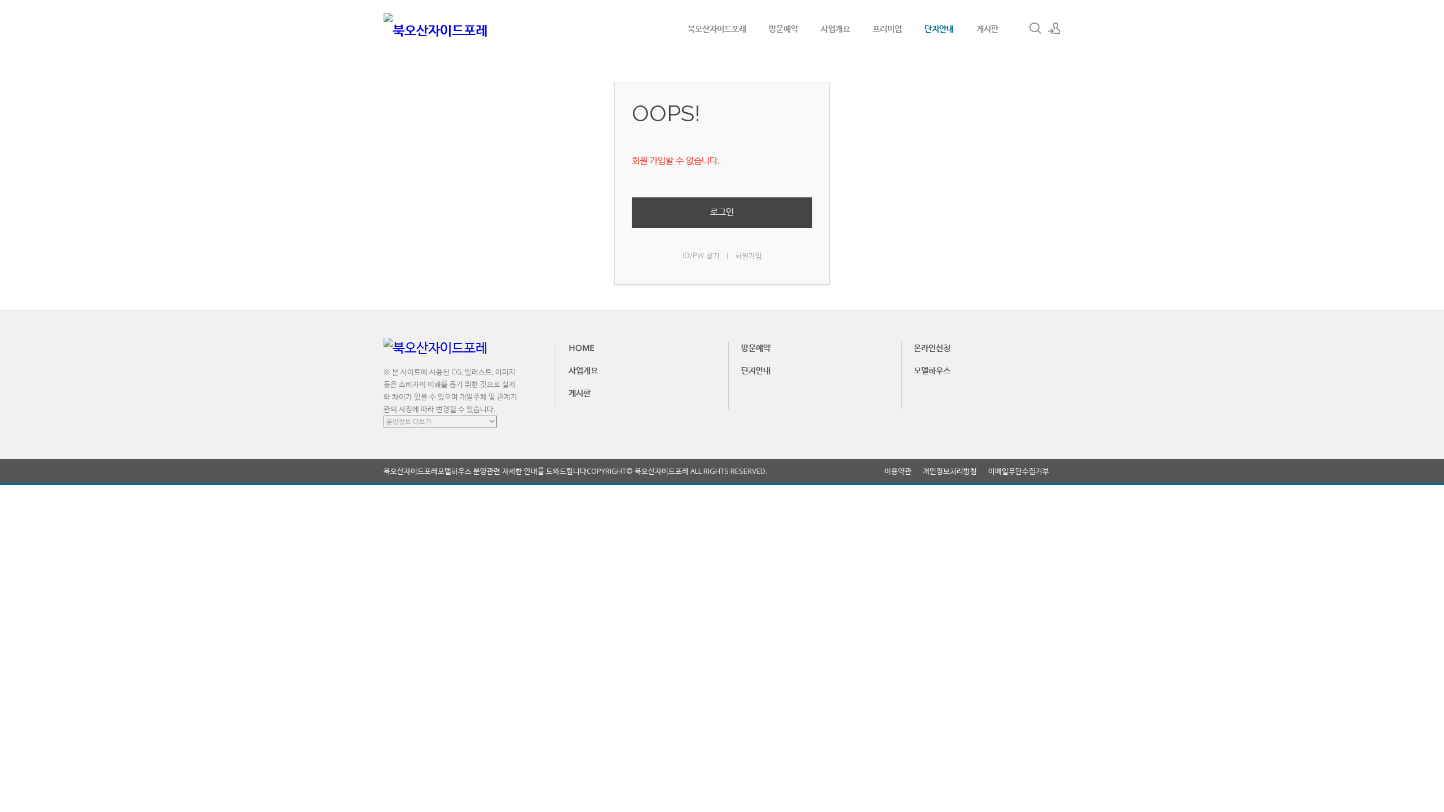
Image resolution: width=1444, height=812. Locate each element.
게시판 (987, 28)
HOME (582, 347)
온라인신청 (932, 347)
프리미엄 (887, 28)
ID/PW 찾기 (701, 256)
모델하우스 (932, 370)
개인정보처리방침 (950, 471)
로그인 (722, 212)
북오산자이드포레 (717, 28)
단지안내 (939, 28)
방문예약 (783, 28)
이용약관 (898, 471)
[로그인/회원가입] (1054, 28)
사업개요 (835, 28)
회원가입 (748, 256)
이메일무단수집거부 (1018, 471)
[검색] (1035, 28)
